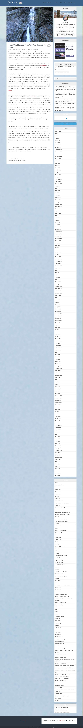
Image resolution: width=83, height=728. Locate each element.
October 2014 (58, 454)
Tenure (56, 672)
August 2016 (58, 404)
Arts (56, 487)
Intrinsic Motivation (60, 564)
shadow (10, 90)
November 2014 (58, 452)
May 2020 (57, 302)
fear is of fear (43, 65)
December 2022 (58, 231)
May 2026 (57, 138)
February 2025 (58, 172)
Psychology (58, 618)
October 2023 (58, 208)
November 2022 (58, 233)
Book (56, 2)
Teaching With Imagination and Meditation (65, 670)
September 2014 (58, 457)
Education (57, 516)
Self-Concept (22, 160)
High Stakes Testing (59, 546)
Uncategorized (58, 687)
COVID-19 (57, 496)
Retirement (57, 632)
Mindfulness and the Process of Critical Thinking (64, 599)
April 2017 (57, 386)
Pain (56, 607)
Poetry (56, 609)
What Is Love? (58, 693)
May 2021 (57, 274)
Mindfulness (58, 587)
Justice (56, 566)
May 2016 (57, 411)
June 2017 (57, 382)
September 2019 (58, 320)
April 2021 (57, 277)
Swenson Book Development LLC (62, 712)
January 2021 (58, 284)
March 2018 (57, 361)
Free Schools (58, 537)
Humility (57, 553)
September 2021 (58, 265)
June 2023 (57, 217)
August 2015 (58, 432)
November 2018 (58, 343)
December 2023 (58, 204)
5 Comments (35, 49)
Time (56, 683)
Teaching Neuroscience (60, 655)
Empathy (57, 523)
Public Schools (58, 620)
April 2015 (57, 441)
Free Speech (58, 539)
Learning (57, 569)
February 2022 (58, 254)
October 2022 (58, 236)
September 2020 (58, 293)
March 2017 (57, 388)
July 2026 (57, 133)
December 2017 (58, 368)
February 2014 (58, 473)
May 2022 (57, 247)
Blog (61, 2)
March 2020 (57, 306)
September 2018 (58, 347)
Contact (70, 2)
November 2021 (58, 261)
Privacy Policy (61, 720)
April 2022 (57, 249)
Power (56, 613)
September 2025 (58, 156)
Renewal (57, 629)
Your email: (57, 67)
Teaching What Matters (60, 663)
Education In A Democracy (61, 519)
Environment (58, 525)
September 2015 (58, 429)
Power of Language (59, 616)
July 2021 (57, 270)
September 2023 (58, 211)
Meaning (57, 578)
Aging (56, 482)
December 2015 (58, 423)
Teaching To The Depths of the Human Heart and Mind (65, 660)
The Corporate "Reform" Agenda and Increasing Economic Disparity (63, 675)
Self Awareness (58, 634)
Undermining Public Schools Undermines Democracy (64, 690)
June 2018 (57, 354)
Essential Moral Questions (61, 530)
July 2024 (57, 188)
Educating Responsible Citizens (62, 514)
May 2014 (57, 466)
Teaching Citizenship (60, 648)
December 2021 (58, 259)
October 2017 (58, 372)
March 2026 (57, 142)
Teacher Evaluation (59, 643)
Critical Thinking (59, 500)
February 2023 (58, 227)
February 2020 (58, 309)
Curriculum (57, 505)
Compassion (58, 491)
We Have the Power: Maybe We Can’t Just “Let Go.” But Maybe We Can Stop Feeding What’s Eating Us (64, 109)
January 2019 (58, 338)
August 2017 (58, 377)
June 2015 (57, 436)
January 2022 (58, 256)
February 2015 (58, 445)
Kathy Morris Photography (61, 709)
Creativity (57, 498)
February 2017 (58, 391)
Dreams (56, 509)
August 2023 (58, 213)
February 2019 (58, 336)
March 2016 (57, 416)
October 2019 (58, 318)
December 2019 (58, 313)
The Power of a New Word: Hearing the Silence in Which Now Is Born (64, 100)
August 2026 (58, 131)
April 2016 (57, 413)
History (57, 548)
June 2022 (57, 245)
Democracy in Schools (60, 507)
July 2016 (57, 407)
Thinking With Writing (60, 680)
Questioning (58, 623)
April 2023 (57, 222)
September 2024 (58, 183)
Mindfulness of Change (60, 602)
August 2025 (58, 158)
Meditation (57, 580)
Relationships (58, 627)
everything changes (33, 96)
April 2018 (57, 359)
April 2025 (57, 167)
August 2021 (58, 268)
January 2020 (58, 311)
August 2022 (58, 240)
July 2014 (57, 461)
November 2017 (58, 370)
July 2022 (57, 243)
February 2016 (58, 418)
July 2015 (57, 434)
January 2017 (58, 393)
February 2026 (58, 145)
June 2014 (57, 464)
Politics (57, 611)
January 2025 (58, 174)
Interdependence (59, 562)
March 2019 (57, 334)
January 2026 (58, 147)
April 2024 (57, 195)
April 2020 (57, 304)
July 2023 (57, 215)
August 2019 (58, 322)
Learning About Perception (61, 571)
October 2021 (58, 263)
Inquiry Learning (59, 560)
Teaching (57, 645)
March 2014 (57, 470)
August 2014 (58, 459)
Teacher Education (59, 641)
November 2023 (58, 206)
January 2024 (58, 202)
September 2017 (58, 375)
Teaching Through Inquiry (61, 657)
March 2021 (57, 279)
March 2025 (57, 170)
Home (44, 2)
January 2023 (58, 229)
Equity (56, 528)
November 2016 (58, 398)
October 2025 (58, 154)
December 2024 (58, 176)
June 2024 (57, 190)
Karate (15, 160)
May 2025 (57, 165)
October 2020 (58, 290)
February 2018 (58, 363)
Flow (56, 535)
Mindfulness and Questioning (62, 596)
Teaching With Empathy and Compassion (64, 665)
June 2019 (57, 327)
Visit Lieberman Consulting (61, 707)
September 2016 (58, 402)
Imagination (58, 557)
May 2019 (57, 329)
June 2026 (57, 135)
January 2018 (58, 366)
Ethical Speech (58, 532)
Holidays (57, 550)
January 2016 (58, 420)
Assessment (58, 489)
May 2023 (57, 220)
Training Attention (59, 685)
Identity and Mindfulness (61, 555)
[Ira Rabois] (15, 3)
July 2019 (57, 325)
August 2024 (58, 186)
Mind (56, 582)
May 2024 (57, 192)
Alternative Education (60, 484)
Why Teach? (58, 698)
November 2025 (58, 151)
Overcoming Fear (27, 49)
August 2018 (58, 350)
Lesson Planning (59, 573)
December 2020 (58, 286)
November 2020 (58, 288)
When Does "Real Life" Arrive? (62, 695)
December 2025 (58, 149)
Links (65, 2)
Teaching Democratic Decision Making (64, 650)
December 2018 (58, 341)
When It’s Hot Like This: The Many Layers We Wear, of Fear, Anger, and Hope (64, 104)
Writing (57, 700)
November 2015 (58, 425)
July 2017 (57, 379)
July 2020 (57, 297)
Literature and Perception (61, 576)
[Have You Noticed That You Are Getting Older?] (29, 24)
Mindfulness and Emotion (18, 49)
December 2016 (58, 395)
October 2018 (58, 345)
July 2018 (57, 352)
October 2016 (58, 400)
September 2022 (58, 238)
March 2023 (57, 224)
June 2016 (57, 409)
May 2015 (57, 439)
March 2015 (57, 443)
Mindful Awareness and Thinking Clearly (64, 585)
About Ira (49, 2)
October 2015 (58, 427)
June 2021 (57, 272)
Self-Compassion (59, 636)
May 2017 (57, 384)
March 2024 (57, 197)
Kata (10, 129)
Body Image (11, 160)
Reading (57, 625)
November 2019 (58, 315)
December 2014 (58, 450)
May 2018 (57, 357)
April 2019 (57, 331)
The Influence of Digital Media (62, 678)
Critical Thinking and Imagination (63, 503)
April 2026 (57, 140)
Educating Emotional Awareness (62, 512)
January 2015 (58, 448)
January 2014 (58, 475)
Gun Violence (58, 541)
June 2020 (57, 300)
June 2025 (57, 163)
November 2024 (58, 179)
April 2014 (57, 468)
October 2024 (58, 181)
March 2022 (57, 252)
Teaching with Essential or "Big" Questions (65, 667)
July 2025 (57, 161)
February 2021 (58, 281)
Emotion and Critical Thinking (62, 521)
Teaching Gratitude (59, 652)
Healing (57, 544)
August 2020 (58, 295)
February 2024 (58, 199)
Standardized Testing (60, 639)
